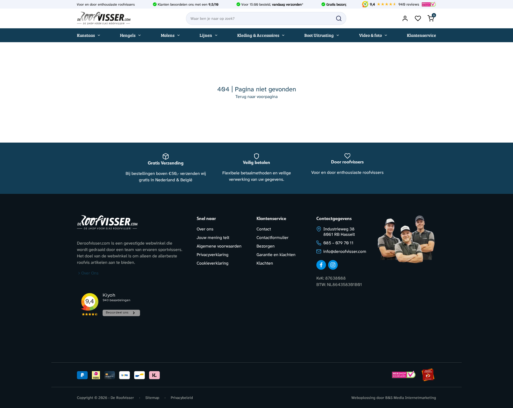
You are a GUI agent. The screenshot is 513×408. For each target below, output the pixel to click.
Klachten (264, 263)
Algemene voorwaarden (219, 246)
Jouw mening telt (213, 237)
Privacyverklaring (212, 254)
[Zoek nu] (338, 18)
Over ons (205, 229)
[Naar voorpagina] (103, 18)
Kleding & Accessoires (258, 35)
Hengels (127, 35)
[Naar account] (405, 18)
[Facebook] (321, 265)
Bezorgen (265, 246)
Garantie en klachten (276, 254)
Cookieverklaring (212, 263)
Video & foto (370, 35)
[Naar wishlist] (418, 18)
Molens (167, 35)
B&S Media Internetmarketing (410, 397)
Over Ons (90, 273)
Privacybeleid (182, 397)
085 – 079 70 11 (338, 243)
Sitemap (152, 397)
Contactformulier (272, 237)
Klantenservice (421, 35)
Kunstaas (86, 35)
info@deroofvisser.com (344, 251)
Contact (263, 229)
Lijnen (206, 35)
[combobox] (266, 18)
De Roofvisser (122, 397)
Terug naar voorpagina (256, 96)
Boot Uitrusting (319, 35)
